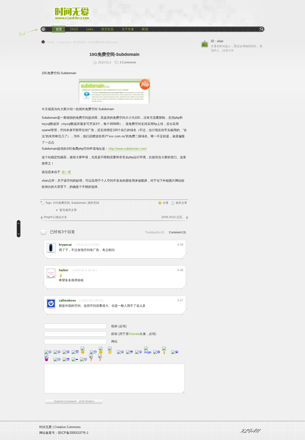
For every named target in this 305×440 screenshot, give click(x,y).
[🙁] (102, 352)
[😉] (48, 352)
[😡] (66, 352)
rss (43, 29)
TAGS (74, 29)
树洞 (145, 29)
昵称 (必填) (119, 326)
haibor (63, 270)
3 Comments (128, 62)
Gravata (134, 334)
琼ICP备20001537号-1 (73, 433)
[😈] (75, 352)
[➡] (75, 359)
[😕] (83, 359)
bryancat (65, 244)
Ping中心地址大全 (55, 217)
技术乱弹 (79, 42)
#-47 (180, 300)
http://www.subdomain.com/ (128, 148)
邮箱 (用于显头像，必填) (133, 334)
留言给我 (107, 29)
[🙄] (111, 352)
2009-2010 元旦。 (173, 217)
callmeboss (67, 300)
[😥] (57, 359)
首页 (59, 29)
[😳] (129, 352)
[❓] (92, 359)
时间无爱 (45, 427)
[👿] (48, 359)
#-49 (180, 244)
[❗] (101, 359)
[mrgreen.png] (147, 352)
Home (51, 42)
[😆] (156, 352)
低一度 (66, 172)
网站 (114, 341)
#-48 (180, 270)
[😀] (174, 352)
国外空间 (93, 203)
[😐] (57, 352)
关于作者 (128, 29)
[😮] (138, 352)
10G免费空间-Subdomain (114, 54)
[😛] (120, 352)
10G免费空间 (61, 203)
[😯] (93, 352)
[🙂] (84, 352)
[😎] (66, 359)
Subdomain (78, 203)
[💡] (165, 352)
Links (89, 29)
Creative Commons (67, 427)
